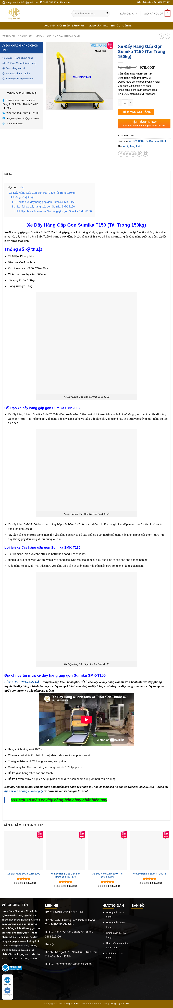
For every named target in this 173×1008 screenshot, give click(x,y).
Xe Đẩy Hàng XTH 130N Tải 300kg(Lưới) (107, 875)
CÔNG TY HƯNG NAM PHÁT (22, 682)
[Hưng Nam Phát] (34, 13)
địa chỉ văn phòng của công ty (23, 791)
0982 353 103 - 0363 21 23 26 (22, 113)
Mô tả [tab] (8, 174)
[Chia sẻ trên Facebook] (121, 154)
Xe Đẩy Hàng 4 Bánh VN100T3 (149, 873)
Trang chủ (48, 25)
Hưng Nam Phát (72, 1003)
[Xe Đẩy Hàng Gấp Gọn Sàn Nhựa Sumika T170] (65, 850)
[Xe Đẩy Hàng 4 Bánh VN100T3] (149, 850)
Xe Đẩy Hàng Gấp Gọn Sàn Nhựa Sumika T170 (65, 875)
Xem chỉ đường (14, 123)
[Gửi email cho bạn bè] (133, 154)
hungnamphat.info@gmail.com (22, 118)
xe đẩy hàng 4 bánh (132, 146)
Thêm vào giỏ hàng (136, 112)
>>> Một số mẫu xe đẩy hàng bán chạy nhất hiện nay (59, 800)
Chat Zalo (7, 984)
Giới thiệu (63, 25)
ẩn (21, 187)
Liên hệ (127, 25)
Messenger (7, 995)
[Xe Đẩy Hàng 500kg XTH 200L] (23, 850)
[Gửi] (107, 13)
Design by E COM (119, 1003)
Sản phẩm (78, 25)
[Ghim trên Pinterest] (139, 154)
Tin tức (115, 25)
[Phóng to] (50, 105)
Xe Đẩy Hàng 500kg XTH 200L (23, 873)
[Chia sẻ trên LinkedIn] (145, 154)
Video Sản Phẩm (99, 25)
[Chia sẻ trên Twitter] (127, 154)
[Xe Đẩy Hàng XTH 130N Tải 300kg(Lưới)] (107, 850)
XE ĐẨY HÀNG (44, 36)
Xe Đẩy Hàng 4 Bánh (67, 36)
